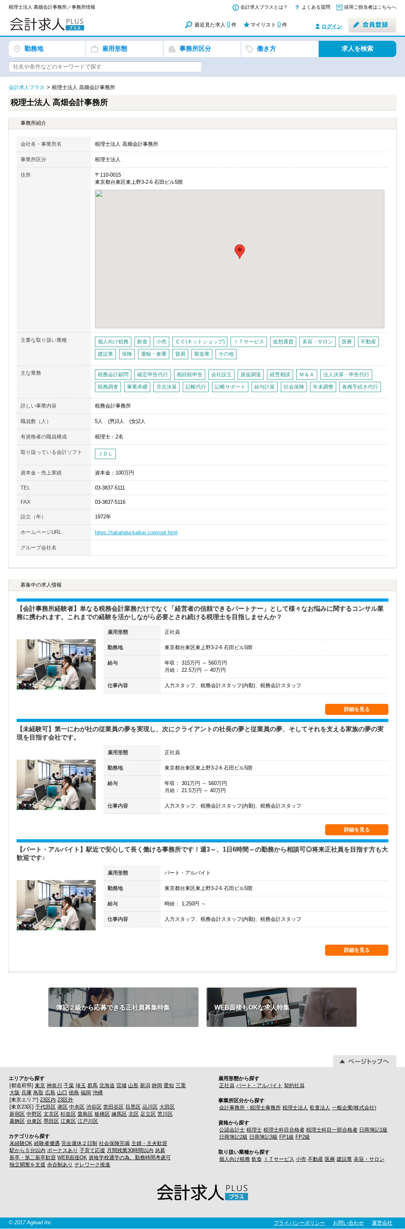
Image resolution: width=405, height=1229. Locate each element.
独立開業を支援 (27, 1165)
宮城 (121, 1085)
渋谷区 (94, 1107)
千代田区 (45, 1107)
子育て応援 (92, 1150)
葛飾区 (17, 1121)
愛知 (169, 1085)
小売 (301, 1159)
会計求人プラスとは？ (264, 7)
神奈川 (54, 1085)
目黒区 (133, 1107)
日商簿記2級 (233, 1137)
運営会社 (382, 1223)
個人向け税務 (234, 1159)
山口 (62, 1093)
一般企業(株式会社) (354, 1108)
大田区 (167, 1107)
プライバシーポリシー (299, 1223)
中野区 (34, 1114)
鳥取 (38, 1093)
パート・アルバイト (259, 1085)
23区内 (48, 1100)
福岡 (86, 1093)
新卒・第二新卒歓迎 (32, 1157)
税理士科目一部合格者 (332, 1130)
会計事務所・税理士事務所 (250, 1108)
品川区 (150, 1107)
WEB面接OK (72, 1157)
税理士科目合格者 (284, 1130)
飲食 (257, 1159)
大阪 (14, 1093)
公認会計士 (232, 1130)
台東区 (34, 1121)
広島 (50, 1093)
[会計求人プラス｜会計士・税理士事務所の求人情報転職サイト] (76, 29)
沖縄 (98, 1093)
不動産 (315, 1159)
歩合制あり (60, 1165)
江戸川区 (88, 1121)
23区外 (65, 1100)
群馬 (92, 1085)
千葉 (69, 1085)
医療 (330, 1159)
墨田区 (51, 1121)
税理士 (254, 1130)
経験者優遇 (47, 1143)
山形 (133, 1085)
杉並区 (68, 1114)
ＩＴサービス (278, 1159)
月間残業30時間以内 (130, 1150)
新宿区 (17, 1114)
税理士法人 (295, 1108)
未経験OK (20, 1143)
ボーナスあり (62, 1150)
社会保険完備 (114, 1143)
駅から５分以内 (27, 1150)
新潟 (145, 1085)
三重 (181, 1085)
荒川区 (165, 1114)
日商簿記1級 (373, 1130)
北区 (134, 1114)
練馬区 (119, 1114)
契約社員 (294, 1085)
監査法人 (320, 1108)
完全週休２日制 (79, 1143)
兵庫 (26, 1093)
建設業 (344, 1159)
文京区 (51, 1114)
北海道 (107, 1085)
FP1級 (286, 1137)
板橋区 (102, 1114)
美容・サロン (369, 1159)
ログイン (332, 26)
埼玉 (81, 1085)
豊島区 (85, 1114)
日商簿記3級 (263, 1137)
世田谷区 (113, 1107)
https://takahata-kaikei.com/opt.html (136, 532)
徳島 (74, 1093)
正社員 (227, 1085)
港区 (62, 1107)
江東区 (68, 1121)
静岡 (157, 1085)
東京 (40, 1085)
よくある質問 (316, 7)
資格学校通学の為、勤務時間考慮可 (130, 1157)
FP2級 (302, 1137)
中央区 (77, 1107)
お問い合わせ (348, 1223)
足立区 (148, 1114)
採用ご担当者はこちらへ (370, 7)
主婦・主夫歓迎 (149, 1143)
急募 (160, 1150)
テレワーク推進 (92, 1165)
